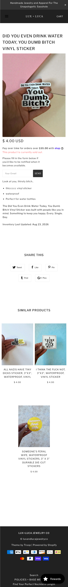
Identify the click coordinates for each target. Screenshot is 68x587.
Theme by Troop (21, 545)
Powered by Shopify (45, 545)
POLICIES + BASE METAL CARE (34, 579)
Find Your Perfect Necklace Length (34, 584)
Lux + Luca (34, 16)
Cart (60, 16)
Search (34, 575)
